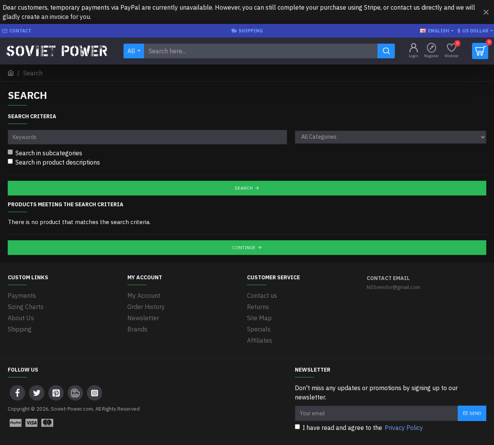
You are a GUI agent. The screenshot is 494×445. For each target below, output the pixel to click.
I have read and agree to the (363, 427)
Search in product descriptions (57, 162)
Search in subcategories (48, 153)
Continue (243, 247)
